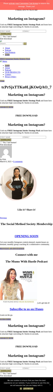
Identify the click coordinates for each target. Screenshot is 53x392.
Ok (21, 389)
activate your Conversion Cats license (23, 3)
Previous (3, 218)
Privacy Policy (10, 77)
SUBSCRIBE (5, 319)
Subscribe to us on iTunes (26, 309)
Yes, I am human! (10, 36)
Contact (8, 74)
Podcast (8, 50)
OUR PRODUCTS (12, 72)
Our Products (10, 52)
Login (7, 55)
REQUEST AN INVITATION (12, 249)
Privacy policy (28, 389)
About (7, 48)
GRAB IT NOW (6, 107)
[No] (50, 384)
